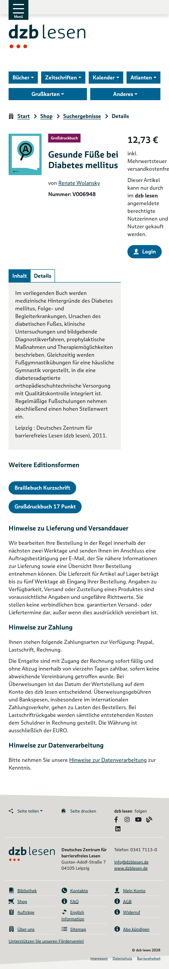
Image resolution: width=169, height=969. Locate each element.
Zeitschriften (61, 77)
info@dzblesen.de (131, 862)
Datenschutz (122, 958)
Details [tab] (42, 275)
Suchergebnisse (82, 116)
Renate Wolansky (79, 183)
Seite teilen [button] (28, 811)
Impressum (99, 958)
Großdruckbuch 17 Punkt (45, 506)
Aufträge (25, 912)
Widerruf (131, 912)
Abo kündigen (136, 929)
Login (149, 251)
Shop (46, 116)
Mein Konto (134, 891)
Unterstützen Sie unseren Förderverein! (46, 941)
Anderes (123, 94)
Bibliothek (27, 891)
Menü (18, 16)
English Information (72, 915)
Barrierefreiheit (148, 958)
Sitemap (78, 929)
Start (23, 116)
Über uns (26, 929)
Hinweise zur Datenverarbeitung (108, 760)
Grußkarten (45, 94)
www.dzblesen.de (131, 868)
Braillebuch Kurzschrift (42, 487)
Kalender (104, 77)
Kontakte (79, 891)
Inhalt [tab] (19, 275)
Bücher (21, 77)
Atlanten (141, 77)
